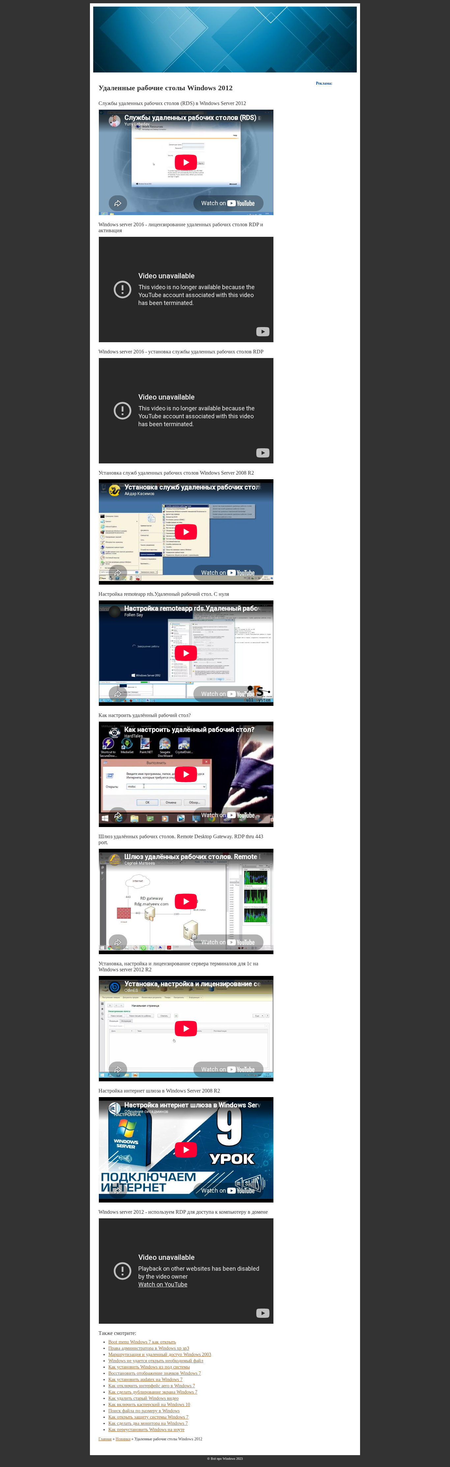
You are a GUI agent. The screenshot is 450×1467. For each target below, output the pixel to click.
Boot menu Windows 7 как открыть (142, 1342)
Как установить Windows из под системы (149, 1367)
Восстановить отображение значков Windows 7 (154, 1373)
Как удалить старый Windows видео (143, 1398)
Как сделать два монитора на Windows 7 (148, 1423)
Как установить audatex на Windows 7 (145, 1379)
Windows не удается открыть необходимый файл (155, 1360)
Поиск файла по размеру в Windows (144, 1410)
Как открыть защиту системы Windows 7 (148, 1417)
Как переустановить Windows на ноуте (146, 1429)
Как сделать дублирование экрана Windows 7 (152, 1392)
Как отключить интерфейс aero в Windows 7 (151, 1385)
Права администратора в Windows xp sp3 (148, 1348)
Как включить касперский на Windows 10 (149, 1404)
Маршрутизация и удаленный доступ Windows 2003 (159, 1354)
